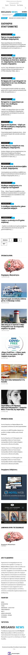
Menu (25, 12)
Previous (5, 240)
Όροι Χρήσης (20, 5)
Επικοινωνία (13, 5)
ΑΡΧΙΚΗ (2, 602)
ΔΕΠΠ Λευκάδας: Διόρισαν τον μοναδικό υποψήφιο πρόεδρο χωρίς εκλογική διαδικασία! (12, 432)
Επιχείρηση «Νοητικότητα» (10, 275)
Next (4, 243)
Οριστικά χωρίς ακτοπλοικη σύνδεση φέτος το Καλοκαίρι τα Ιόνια (13, 300)
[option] (18, 18)
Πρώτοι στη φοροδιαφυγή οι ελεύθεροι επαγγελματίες (10, 38)
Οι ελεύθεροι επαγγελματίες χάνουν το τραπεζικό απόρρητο (13, 207)
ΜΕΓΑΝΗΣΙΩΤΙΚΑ (4, 604)
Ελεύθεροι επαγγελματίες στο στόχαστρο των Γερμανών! (11, 186)
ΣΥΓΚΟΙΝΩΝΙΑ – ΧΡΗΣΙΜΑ (6, 615)
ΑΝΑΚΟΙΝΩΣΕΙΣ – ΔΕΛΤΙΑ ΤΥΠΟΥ (7, 607)
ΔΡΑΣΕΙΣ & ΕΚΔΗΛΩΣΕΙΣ (6, 613)
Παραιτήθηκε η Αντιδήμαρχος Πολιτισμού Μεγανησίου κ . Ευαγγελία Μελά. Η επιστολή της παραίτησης (13, 407)
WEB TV (2, 611)
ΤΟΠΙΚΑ (2, 605)
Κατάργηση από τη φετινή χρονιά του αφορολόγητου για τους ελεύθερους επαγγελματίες (13, 83)
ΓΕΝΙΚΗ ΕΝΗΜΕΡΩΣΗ (5, 609)
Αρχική (6, 5)
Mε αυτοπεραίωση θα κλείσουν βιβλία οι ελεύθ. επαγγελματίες (14, 167)
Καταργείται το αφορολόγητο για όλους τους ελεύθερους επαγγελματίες (12, 104)
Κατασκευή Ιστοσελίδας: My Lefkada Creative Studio (14, 647)
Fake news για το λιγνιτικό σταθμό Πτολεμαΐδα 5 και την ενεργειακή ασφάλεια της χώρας (12, 326)
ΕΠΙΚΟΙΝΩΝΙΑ (4, 617)
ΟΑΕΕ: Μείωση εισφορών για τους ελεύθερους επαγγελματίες (12, 147)
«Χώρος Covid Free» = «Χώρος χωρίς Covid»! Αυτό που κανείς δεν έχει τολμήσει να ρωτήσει (13, 354)
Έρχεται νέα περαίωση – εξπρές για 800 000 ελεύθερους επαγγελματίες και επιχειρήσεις (13, 127)
